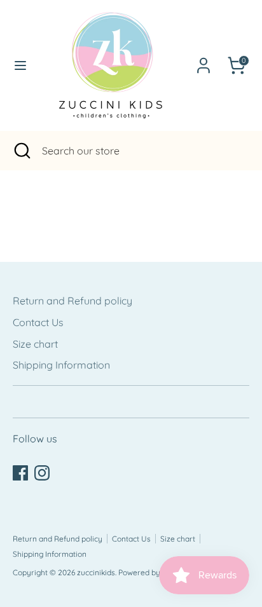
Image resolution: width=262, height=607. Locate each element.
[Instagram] (42, 473)
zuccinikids (96, 572)
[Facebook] (20, 473)
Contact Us (38, 322)
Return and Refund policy (72, 300)
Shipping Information (61, 364)
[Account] (203, 60)
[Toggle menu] (18, 65)
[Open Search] (21, 150)
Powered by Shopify (153, 572)
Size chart (35, 344)
